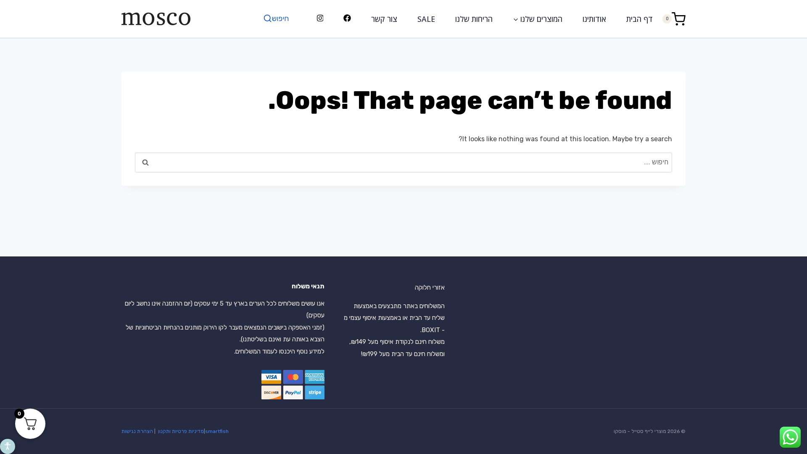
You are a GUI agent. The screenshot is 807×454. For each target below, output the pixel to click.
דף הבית (639, 19)
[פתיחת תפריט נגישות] (7, 446)
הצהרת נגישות (137, 431)
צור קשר (384, 19)
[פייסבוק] (347, 18)
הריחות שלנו (474, 19)
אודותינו (594, 19)
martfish (218, 431)
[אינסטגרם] (320, 18)
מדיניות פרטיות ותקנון (180, 431)
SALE (426, 19)
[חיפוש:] (403, 162)
